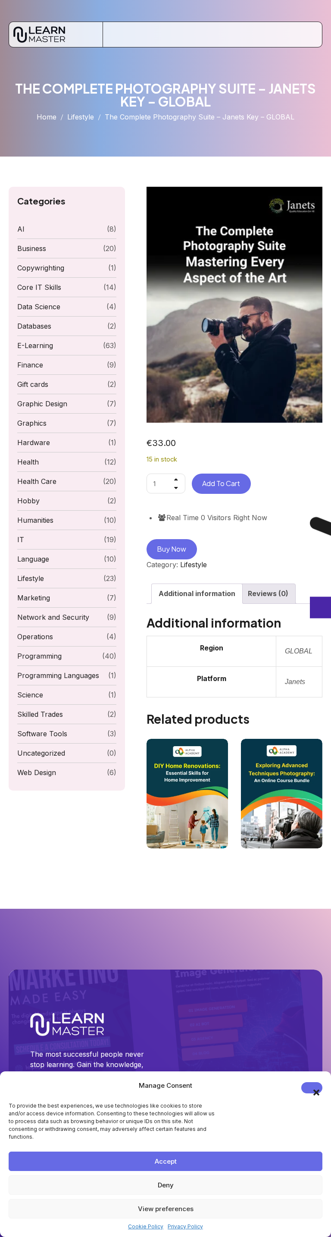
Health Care (36, 481)
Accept (166, 1161)
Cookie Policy (145, 1226)
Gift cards (32, 384)
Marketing (33, 597)
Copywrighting (40, 268)
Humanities (35, 520)
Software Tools (42, 733)
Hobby (28, 500)
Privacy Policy (185, 1226)
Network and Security (53, 617)
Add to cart (221, 483)
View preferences (166, 1209)
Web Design (36, 772)
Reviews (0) (268, 593)
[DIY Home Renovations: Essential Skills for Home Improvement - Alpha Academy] (187, 793)
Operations (35, 636)
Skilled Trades (40, 714)
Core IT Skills (39, 287)
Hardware (33, 442)
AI (21, 229)
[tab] (197, 594)
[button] (311, 1087)
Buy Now (171, 548)
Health (28, 462)
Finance (30, 365)
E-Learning (35, 345)
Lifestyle (80, 117)
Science (30, 695)
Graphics (32, 423)
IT (20, 539)
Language (33, 559)
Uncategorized (41, 753)
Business (31, 248)
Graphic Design (42, 403)
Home (46, 117)
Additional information (197, 593)
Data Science (38, 306)
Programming (39, 656)
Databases (34, 326)
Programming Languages (58, 675)
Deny (166, 1185)
